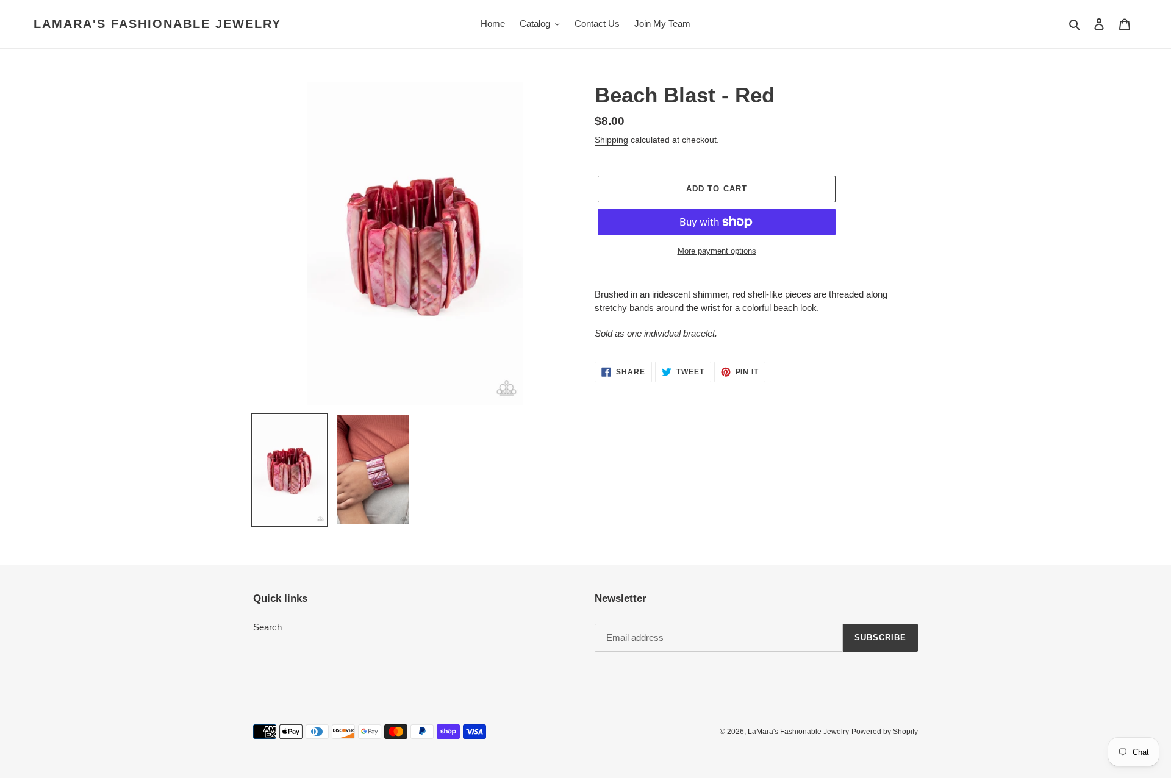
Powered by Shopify (884, 731)
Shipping (611, 140)
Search (267, 627)
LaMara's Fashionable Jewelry (157, 23)
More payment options (717, 250)
